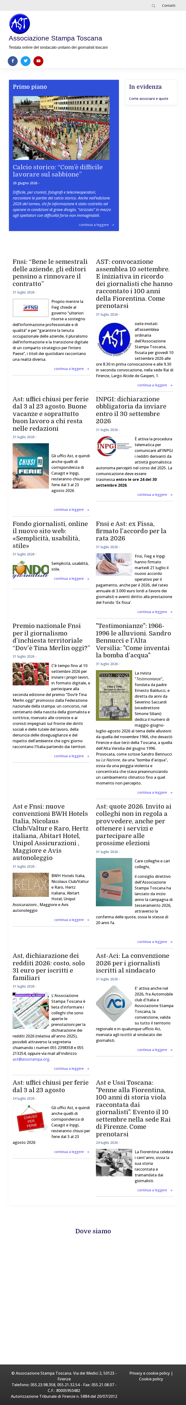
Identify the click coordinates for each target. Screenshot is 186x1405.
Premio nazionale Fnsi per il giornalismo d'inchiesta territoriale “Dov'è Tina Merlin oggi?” (51, 636)
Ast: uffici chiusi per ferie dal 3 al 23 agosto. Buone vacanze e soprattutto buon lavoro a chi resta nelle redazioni (51, 414)
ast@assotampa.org (31, 1059)
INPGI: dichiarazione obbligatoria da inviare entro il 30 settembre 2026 (131, 410)
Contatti (168, 5)
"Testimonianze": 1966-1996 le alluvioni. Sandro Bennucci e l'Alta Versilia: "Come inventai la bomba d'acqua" (133, 640)
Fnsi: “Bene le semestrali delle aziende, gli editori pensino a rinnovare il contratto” (50, 272)
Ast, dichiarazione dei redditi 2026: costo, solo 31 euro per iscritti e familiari (49, 966)
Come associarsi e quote (148, 98)
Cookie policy (151, 1379)
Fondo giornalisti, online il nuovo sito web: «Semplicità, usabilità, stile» (50, 534)
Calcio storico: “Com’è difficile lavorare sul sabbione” (58, 171)
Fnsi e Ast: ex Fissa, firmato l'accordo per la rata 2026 (131, 531)
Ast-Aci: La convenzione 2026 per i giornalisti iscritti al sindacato (132, 963)
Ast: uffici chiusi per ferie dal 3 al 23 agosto (51, 1086)
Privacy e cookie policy (149, 1373)
